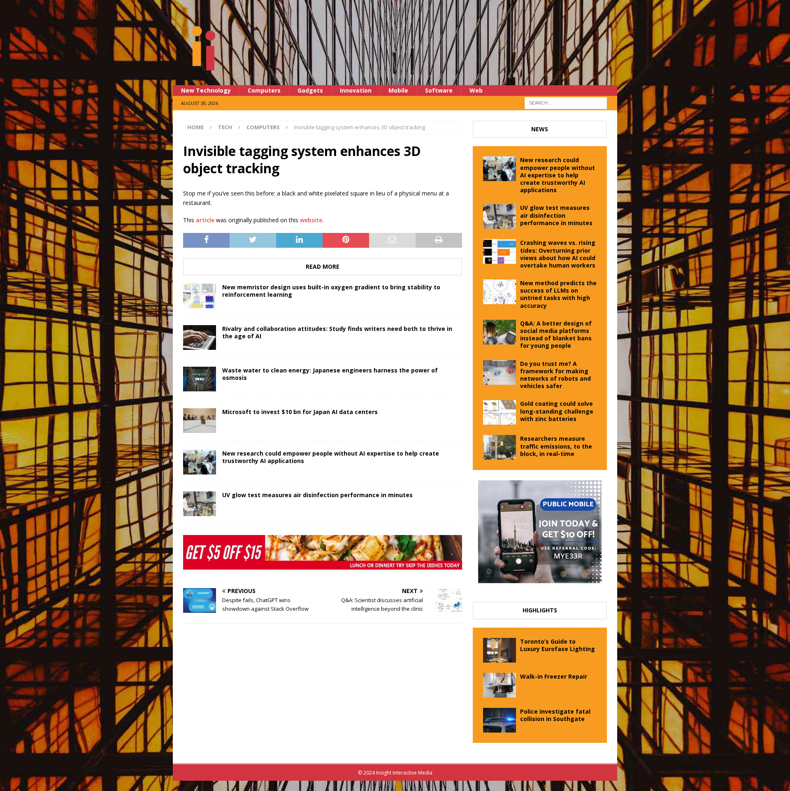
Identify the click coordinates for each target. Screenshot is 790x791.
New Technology (206, 90)
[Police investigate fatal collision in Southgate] (499, 720)
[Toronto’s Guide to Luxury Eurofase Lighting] (499, 650)
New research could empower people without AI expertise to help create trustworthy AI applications (330, 457)
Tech (225, 127)
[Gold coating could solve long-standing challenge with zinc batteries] (499, 412)
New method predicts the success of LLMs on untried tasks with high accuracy (558, 294)
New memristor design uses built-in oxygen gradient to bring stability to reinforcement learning (331, 290)
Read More (322, 266)
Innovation (356, 90)
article (205, 220)
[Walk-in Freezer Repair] (499, 685)
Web (476, 90)
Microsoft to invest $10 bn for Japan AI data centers (300, 412)
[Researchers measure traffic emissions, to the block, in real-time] (499, 447)
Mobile (398, 90)
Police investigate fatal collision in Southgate (555, 715)
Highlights (540, 610)
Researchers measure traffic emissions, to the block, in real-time (556, 446)
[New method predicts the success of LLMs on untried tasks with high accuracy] (499, 291)
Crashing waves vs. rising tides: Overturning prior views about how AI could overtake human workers (557, 254)
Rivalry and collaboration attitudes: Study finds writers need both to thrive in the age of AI (337, 332)
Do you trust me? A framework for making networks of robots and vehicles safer (555, 375)
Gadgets (310, 90)
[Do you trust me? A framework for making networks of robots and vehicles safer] (499, 372)
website (311, 220)
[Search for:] (566, 102)
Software (439, 90)
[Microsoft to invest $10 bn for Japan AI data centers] (199, 420)
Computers (264, 90)
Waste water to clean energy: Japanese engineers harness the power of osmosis (330, 374)
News (539, 129)
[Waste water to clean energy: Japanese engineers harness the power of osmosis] (199, 379)
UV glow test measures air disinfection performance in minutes (317, 495)
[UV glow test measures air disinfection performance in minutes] (199, 503)
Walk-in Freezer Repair (553, 676)
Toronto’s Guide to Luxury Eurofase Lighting (557, 645)
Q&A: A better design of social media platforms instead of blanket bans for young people (556, 334)
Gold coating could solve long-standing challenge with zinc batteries (556, 411)
